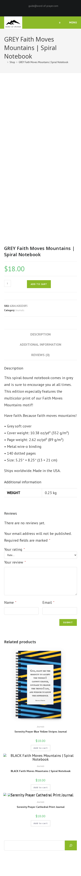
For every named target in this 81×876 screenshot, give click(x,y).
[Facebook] (34, 10)
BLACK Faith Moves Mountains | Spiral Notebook (40, 771)
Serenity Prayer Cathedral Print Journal (40, 807)
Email (48, 602)
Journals (19, 310)
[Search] (71, 845)
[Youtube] (47, 10)
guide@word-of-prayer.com (43, 6)
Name (10, 602)
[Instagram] (43, 10)
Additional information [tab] (40, 344)
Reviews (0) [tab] (40, 355)
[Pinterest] (39, 10)
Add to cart (39, 284)
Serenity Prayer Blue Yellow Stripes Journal (41, 731)
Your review (15, 562)
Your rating (14, 549)
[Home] (5, 62)
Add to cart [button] (41, 747)
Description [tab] (40, 334)
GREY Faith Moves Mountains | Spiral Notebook (43, 62)
